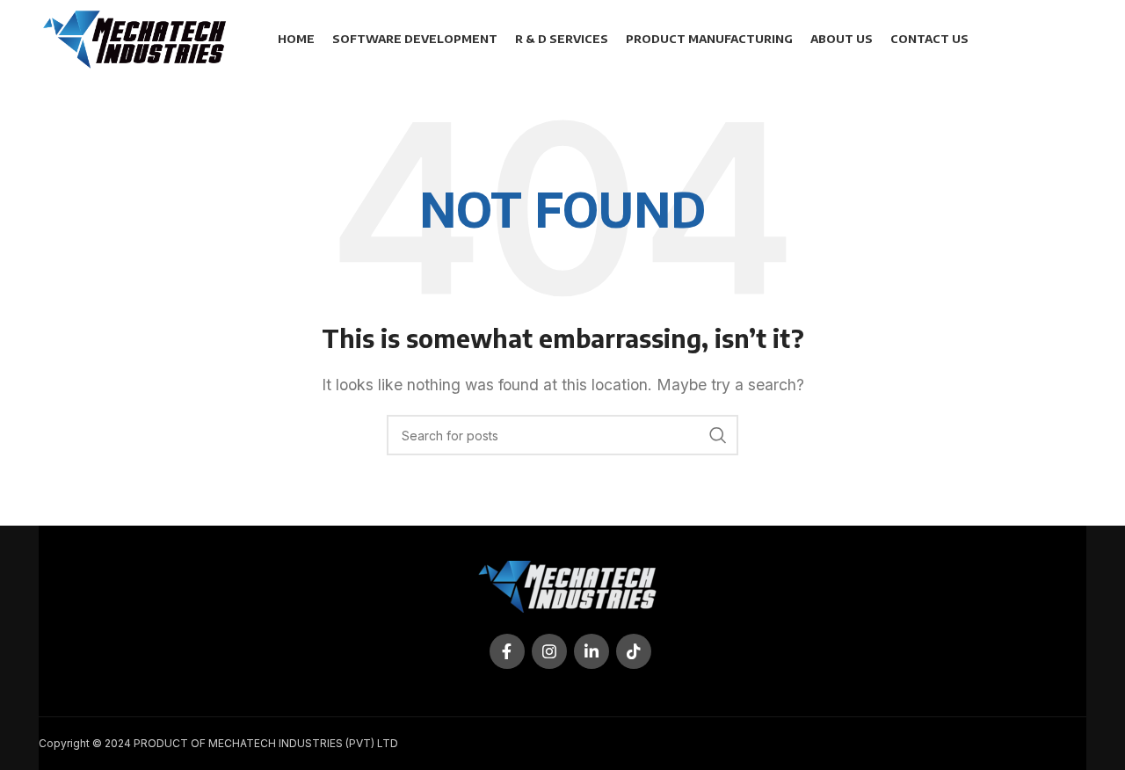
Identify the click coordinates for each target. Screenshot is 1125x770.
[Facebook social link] (507, 651)
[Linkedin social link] (591, 651)
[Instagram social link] (549, 651)
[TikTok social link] (633, 651)
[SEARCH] (718, 435)
